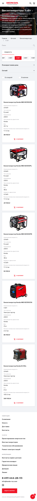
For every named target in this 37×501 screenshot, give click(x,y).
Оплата (4, 423)
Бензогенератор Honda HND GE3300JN (18, 102)
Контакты (5, 430)
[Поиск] (30, 3)
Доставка (5, 426)
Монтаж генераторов (10, 442)
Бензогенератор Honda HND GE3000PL (18, 166)
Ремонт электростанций (11, 449)
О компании (6, 419)
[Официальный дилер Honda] (12, 3)
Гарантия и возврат (9, 461)
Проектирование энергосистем (13, 438)
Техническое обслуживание (12, 446)
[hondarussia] (3, 485)
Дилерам (5, 469)
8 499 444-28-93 (12, 478)
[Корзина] (34, 3)
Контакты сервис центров (11, 458)
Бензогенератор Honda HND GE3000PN (18, 234)
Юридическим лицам (9, 465)
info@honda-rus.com (9, 481)
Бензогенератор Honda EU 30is (15, 366)
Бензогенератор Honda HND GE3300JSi (18, 302)
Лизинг (4, 472)
